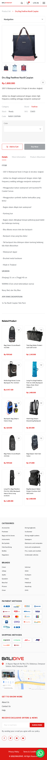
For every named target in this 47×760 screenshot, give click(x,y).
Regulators (5, 555)
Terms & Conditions (30, 752)
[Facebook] (4, 738)
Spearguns (28, 539)
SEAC (27, 571)
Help (4, 710)
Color (6, 123)
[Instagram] (16, 738)
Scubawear (28, 532)
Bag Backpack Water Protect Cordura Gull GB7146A (33, 491)
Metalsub (28, 582)
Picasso (4, 586)
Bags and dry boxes (8, 535)
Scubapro (28, 575)
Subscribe (37, 725)
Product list (6, 11)
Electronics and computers (33, 543)
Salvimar (27, 567)
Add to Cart (14, 147)
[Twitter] (10, 738)
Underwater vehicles (31, 555)
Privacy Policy (14, 752)
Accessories (6, 528)
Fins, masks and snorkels (33, 551)
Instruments (6, 539)
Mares (27, 579)
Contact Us (6, 706)
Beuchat (4, 582)
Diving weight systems (32, 535)
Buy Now (34, 147)
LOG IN (36, 3)
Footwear (5, 532)
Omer (4, 590)
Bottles (4, 551)
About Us (5, 702)
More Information (19, 157)
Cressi (4, 567)
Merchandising (7, 547)
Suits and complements (32, 547)
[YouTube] (23, 738)
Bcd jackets (5, 543)
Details (5, 157)
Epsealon (5, 579)
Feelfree (34, 107)
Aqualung (28, 586)
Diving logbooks (30, 528)
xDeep (4, 571)
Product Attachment (38, 157)
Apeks (4, 575)
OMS (26, 590)
